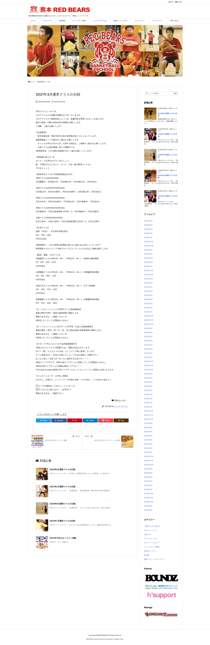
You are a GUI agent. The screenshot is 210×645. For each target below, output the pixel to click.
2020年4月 (148, 481)
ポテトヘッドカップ (151, 543)
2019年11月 (148, 498)
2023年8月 (148, 332)
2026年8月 (148, 221)
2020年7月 (148, 477)
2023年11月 (148, 320)
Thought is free (118, 639)
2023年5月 (148, 345)
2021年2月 (148, 452)
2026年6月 (148, 225)
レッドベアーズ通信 (151, 547)
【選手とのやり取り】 (152, 526)
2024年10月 (148, 275)
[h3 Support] (161, 595)
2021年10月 (148, 419)
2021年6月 (148, 436)
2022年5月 (148, 390)
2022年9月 (148, 374)
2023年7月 (148, 337)
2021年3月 (148, 448)
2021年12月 (148, 411)
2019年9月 (148, 506)
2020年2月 (148, 485)
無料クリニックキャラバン (154, 559)
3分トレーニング (150, 530)
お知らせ (147, 534)
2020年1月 (148, 489)
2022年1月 (148, 407)
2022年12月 (148, 361)
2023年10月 (148, 324)
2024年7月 (148, 287)
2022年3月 (148, 398)
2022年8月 (148, 378)
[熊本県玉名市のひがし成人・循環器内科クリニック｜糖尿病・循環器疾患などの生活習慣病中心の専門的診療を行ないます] (161, 587)
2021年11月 (148, 415)
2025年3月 (148, 262)
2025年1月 (148, 266)
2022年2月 (148, 403)
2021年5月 (148, 440)
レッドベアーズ (121, 406)
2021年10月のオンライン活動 (63, 538)
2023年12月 (148, 316)
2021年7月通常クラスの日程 (62, 521)
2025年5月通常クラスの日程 (62, 469)
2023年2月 (148, 357)
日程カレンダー (45, 82)
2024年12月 (148, 270)
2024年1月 (148, 312)
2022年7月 (148, 382)
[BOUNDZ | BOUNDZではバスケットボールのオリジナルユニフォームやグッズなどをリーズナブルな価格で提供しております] (161, 578)
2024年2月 (148, 308)
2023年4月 (148, 349)
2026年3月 (148, 233)
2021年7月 (148, 432)
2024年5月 (148, 295)
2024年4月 (148, 299)
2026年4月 (148, 229)
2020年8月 (148, 473)
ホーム (32, 82)
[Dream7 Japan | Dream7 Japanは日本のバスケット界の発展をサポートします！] (161, 614)
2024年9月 (148, 279)
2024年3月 (148, 303)
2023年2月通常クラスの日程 (62, 486)
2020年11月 (148, 460)
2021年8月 (148, 427)
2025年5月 (148, 258)
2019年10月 (148, 502)
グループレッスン (151, 538)
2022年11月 (148, 365)
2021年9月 (148, 423)
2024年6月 (148, 291)
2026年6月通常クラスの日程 (62, 503)
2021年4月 (148, 444)
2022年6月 (148, 386)
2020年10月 (148, 465)
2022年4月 (148, 394)
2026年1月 (148, 237)
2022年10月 (148, 370)
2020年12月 (148, 456)
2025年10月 (148, 246)
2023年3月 (148, 353)
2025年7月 (148, 254)
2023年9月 (148, 328)
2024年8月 (148, 283)
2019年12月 (148, 493)
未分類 (146, 555)
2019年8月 (148, 510)
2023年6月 (148, 341)
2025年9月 (148, 250)
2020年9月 (148, 469)
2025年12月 (148, 241)
